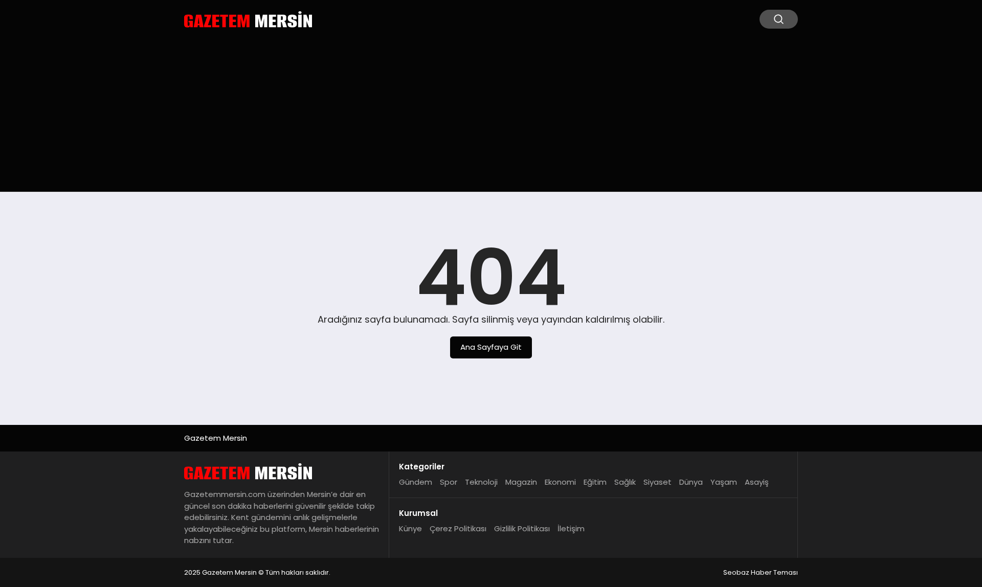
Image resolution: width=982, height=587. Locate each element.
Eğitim (595, 482)
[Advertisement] (491, 115)
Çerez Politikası (458, 528)
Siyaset (657, 482)
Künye (410, 528)
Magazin (521, 482)
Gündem (415, 482)
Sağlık (625, 482)
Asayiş (757, 482)
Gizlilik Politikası (522, 528)
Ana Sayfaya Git (491, 347)
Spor (448, 482)
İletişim (571, 528)
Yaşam (723, 482)
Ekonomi (560, 482)
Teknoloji (481, 482)
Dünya (691, 482)
